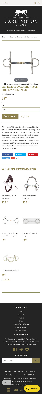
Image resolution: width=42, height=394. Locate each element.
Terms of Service (21, 327)
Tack (26, 371)
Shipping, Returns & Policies (27, 378)
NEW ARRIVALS (29, 375)
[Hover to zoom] (21, 63)
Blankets (32, 371)
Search (21, 311)
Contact (21, 318)
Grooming (9, 375)
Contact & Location (10, 378)
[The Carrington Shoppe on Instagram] (27, 350)
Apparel (20, 371)
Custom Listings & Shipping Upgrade (20, 381)
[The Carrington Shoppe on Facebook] (15, 350)
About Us (21, 315)
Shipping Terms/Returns (21, 324)
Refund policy (21, 330)
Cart (38, 3)
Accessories (18, 375)
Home (3, 37)
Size (3, 105)
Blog (21, 321)
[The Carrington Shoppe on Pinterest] (21, 350)
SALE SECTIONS (10, 371)
